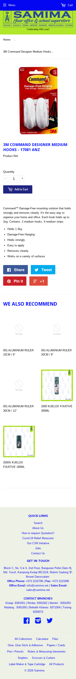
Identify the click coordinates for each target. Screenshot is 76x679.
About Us (38, 528)
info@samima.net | (39, 585)
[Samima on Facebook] (26, 622)
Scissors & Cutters (43, 657)
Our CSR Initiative (38, 543)
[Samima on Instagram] (38, 622)
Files (55, 639)
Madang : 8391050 (15, 607)
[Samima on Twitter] (49, 622)
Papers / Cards (56, 645)
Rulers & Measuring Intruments (47, 651)
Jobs (38, 548)
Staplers (23, 657)
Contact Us (38, 553)
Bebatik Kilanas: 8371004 (45, 607)
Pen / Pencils (15, 651)
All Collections (23, 639)
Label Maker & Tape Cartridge (27, 664)
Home (6, 39)
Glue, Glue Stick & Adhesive (25, 645)
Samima (39, 670)
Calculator (42, 639)
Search (38, 523)
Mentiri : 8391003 (60, 603)
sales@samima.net (38, 589)
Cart (70, 5)
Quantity (8, 171)
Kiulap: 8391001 (15, 603)
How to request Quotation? (38, 533)
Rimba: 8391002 (37, 603)
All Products (56, 664)
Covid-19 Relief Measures (38, 538)
